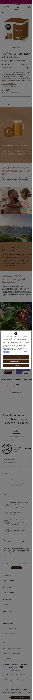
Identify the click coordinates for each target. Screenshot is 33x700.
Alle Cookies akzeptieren (16, 361)
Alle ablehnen (15, 365)
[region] (16, 350)
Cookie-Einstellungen (16, 356)
